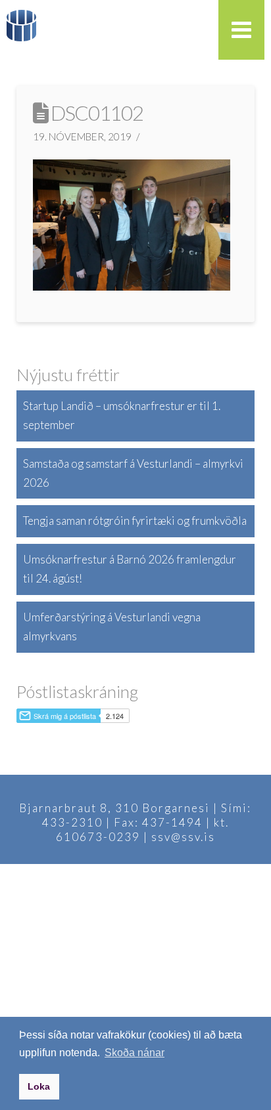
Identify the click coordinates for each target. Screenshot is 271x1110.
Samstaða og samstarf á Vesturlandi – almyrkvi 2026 (133, 473)
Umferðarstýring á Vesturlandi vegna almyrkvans (112, 626)
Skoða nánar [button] (134, 1052)
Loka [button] (39, 1086)
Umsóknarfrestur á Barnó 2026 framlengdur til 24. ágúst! (129, 568)
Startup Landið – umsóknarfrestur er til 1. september (121, 415)
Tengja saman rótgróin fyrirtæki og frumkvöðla (135, 520)
